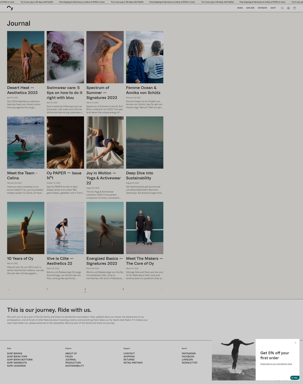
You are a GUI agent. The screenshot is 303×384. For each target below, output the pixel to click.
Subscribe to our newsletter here (276, 363)
